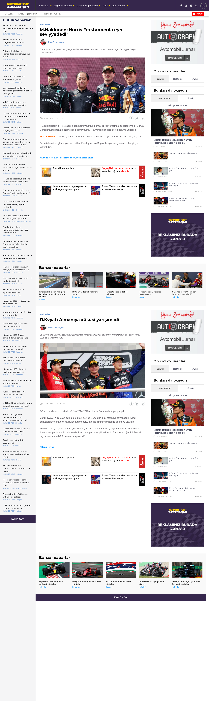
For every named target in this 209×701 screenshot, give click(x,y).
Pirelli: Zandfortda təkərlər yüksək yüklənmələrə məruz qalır (16, 483)
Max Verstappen (66, 157)
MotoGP (142, 587)
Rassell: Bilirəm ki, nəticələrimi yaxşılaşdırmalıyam (16, 129)
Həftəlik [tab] (177, 79)
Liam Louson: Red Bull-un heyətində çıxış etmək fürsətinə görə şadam (17, 91)
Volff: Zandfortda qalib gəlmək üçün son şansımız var (17, 506)
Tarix (105, 5)
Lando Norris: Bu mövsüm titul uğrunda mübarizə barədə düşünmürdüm (16, 116)
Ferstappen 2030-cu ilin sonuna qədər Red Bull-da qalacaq (17, 256)
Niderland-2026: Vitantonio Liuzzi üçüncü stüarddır (15, 347)
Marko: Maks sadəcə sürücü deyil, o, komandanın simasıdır (16, 268)
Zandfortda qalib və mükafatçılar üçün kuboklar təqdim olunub (15, 230)
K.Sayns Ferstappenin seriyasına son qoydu (183, 184)
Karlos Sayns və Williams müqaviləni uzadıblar (14, 359)
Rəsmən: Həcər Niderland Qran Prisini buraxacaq (17, 381)
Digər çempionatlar (87, 5)
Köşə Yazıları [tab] (164, 98)
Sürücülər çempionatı (27, 14)
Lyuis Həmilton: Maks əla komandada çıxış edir (14, 78)
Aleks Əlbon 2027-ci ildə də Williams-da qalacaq (15, 495)
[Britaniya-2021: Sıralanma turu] (87, 280)
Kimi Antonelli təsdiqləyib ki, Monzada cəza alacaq (15, 66)
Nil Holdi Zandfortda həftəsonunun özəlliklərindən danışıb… (16, 468)
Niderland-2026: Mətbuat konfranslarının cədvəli (14, 370)
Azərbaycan (118, 5)
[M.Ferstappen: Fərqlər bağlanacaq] (154, 280)
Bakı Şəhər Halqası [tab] (178, 105)
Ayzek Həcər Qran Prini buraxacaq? (13, 441)
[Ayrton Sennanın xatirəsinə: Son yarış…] (161, 171)
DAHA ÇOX (17, 519)
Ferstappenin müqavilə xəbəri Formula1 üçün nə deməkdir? (17, 191)
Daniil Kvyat (47, 447)
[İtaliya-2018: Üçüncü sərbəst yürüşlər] (87, 570)
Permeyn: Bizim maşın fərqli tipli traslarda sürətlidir (17, 279)
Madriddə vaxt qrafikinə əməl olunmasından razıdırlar (16, 430)
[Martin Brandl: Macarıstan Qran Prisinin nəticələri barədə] (177, 122)
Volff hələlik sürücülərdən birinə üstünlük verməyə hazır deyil (17, 404)
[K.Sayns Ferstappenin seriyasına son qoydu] (161, 186)
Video (199, 14)
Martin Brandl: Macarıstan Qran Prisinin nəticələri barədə (173, 141)
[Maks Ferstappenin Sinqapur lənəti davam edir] (161, 201)
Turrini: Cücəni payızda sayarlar (183, 153)
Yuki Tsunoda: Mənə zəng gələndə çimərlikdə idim (14, 103)
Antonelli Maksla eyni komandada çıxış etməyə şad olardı (16, 54)
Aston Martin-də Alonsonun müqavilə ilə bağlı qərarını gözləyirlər (15, 204)
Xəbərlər (45, 24)
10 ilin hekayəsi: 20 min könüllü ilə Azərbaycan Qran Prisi (16, 217)
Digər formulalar (63, 5)
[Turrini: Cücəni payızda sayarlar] (161, 156)
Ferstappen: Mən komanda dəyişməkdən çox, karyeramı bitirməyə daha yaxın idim (16, 142)
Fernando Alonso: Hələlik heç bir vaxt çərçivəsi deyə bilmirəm (18, 154)
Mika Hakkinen (86, 157)
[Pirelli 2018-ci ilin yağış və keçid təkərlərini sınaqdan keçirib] (54, 280)
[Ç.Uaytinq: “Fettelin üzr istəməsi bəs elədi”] (187, 280)
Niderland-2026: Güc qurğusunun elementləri (14, 41)
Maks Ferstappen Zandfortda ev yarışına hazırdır (18, 313)
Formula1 (44, 5)
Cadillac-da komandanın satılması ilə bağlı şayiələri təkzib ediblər (17, 167)
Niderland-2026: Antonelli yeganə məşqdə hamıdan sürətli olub (18, 28)
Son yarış (9, 14)
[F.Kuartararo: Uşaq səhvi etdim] (154, 570)
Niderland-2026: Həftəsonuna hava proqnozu (16, 302)
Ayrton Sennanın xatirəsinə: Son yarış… (183, 169)
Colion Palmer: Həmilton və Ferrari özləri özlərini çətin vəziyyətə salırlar (15, 244)
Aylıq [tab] (195, 79)
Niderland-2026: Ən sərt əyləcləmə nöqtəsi (14, 290)
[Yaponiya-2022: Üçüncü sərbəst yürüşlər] (54, 570)
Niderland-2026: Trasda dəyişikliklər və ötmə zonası (15, 336)
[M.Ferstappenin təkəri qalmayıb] (121, 280)
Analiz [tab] (191, 98)
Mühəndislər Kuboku (51, 14)
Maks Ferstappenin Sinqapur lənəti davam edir (182, 199)
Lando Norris (48, 157)
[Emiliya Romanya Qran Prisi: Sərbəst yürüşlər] (187, 570)
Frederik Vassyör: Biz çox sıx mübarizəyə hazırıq (15, 325)
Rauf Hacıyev (56, 42)
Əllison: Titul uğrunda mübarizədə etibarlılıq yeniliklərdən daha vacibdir (15, 417)
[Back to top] (201, 693)
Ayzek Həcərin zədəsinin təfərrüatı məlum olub (14, 393)
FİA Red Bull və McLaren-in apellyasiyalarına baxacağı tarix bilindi (17, 454)
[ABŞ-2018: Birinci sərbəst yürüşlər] (121, 570)
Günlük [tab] (160, 79)
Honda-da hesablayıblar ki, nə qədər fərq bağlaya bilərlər (16, 180)
